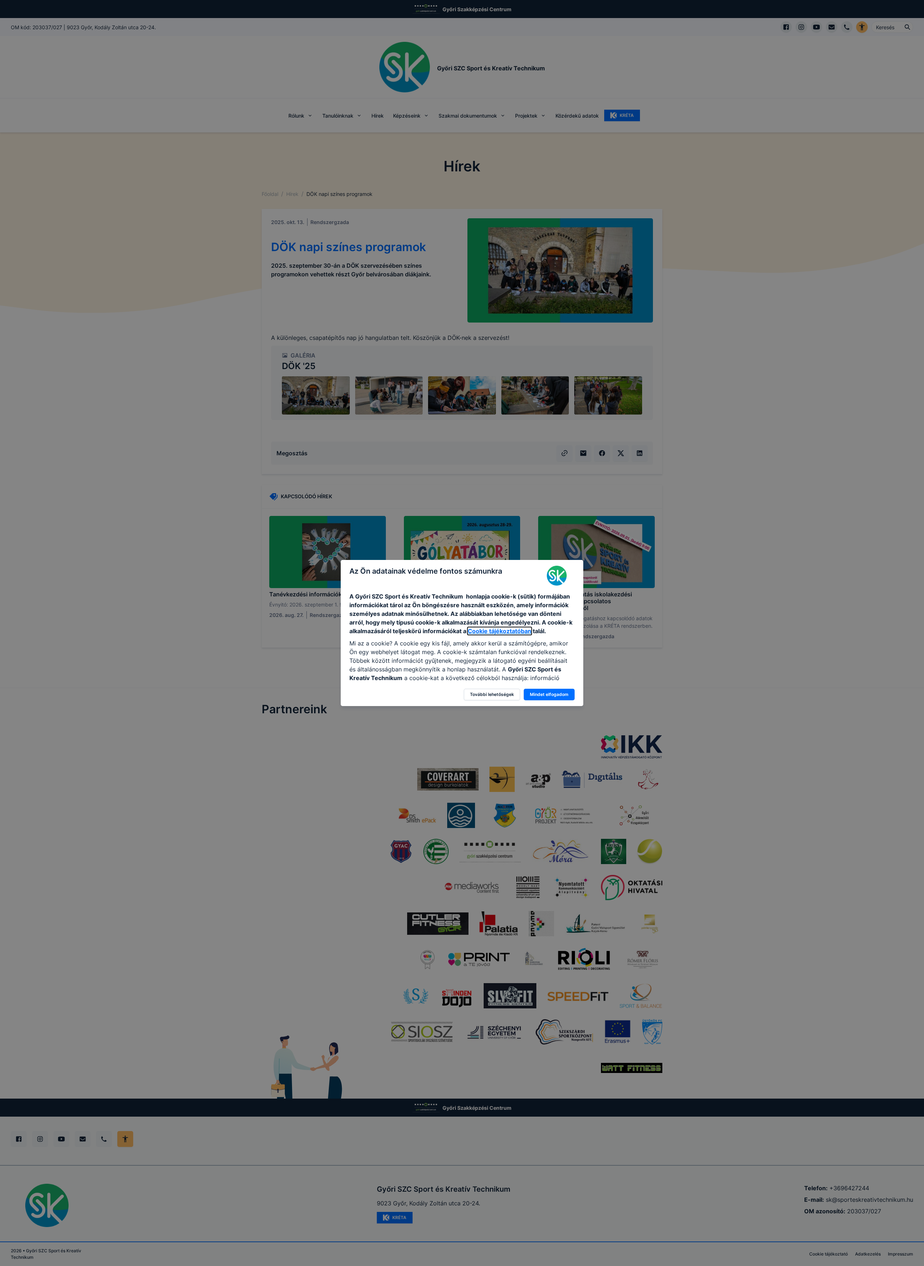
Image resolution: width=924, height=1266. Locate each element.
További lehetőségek (492, 694)
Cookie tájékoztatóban (499, 631)
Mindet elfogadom (549, 694)
